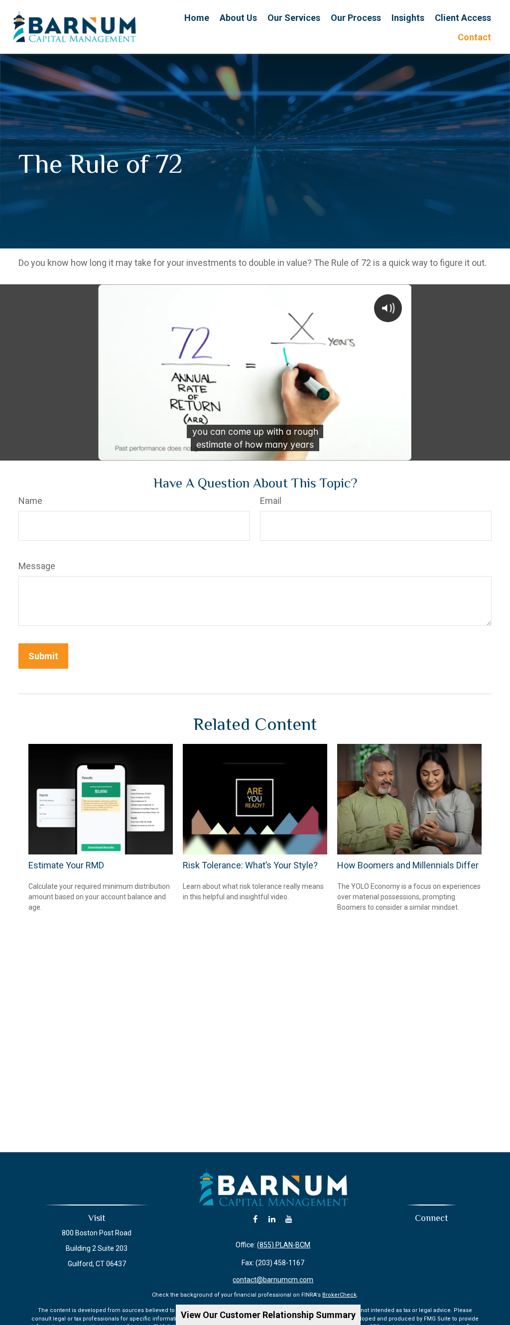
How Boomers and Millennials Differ (408, 865)
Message (36, 566)
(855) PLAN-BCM (283, 1245)
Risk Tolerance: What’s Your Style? (250, 865)
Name (30, 500)
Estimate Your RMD (66, 865)
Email (270, 500)
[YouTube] (289, 1219)
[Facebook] (255, 1219)
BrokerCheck (339, 1295)
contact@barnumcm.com (273, 1280)
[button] (196, 17)
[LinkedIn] (272, 1219)
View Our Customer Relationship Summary (268, 1315)
